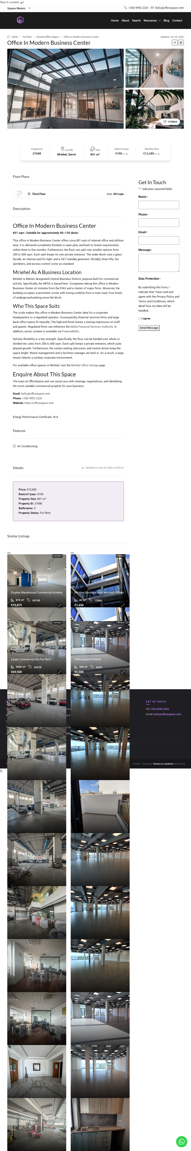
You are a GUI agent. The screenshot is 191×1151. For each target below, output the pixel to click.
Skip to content (10, 2)
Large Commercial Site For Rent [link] (31, 659)
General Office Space (47, 36)
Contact (177, 20)
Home (115, 20)
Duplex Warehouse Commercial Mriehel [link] (36, 592)
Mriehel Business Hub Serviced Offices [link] (99, 592)
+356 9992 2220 (32, 398)
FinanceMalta (70, 331)
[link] (36, 580)
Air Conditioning (27, 446)
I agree (146, 318)
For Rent (27, 36)
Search (136, 20)
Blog (166, 20)
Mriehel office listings (84, 365)
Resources (150, 20)
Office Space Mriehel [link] (87, 659)
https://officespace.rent (39, 403)
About (125, 20)
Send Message (149, 327)
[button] (174, 42)
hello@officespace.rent (35, 393)
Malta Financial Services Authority (92, 326)
